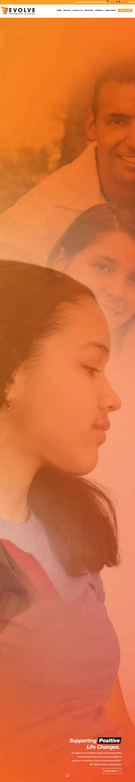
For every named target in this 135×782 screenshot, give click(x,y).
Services (67, 10)
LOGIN (131, 2)
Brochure (89, 10)
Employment (110, 10)
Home (59, 10)
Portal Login (125, 10)
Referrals (99, 10)
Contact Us (78, 10)
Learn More (110, 770)
